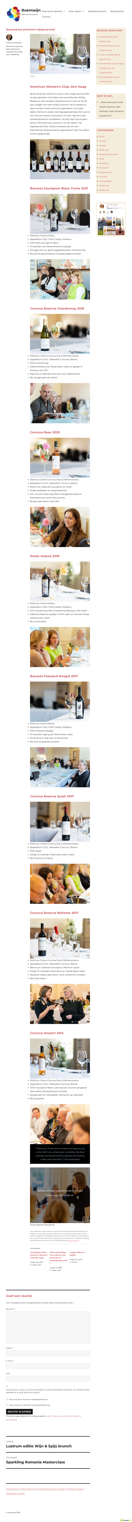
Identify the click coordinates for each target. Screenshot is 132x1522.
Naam (10, 1348)
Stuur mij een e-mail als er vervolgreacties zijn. (28, 1399)
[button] (33, 54)
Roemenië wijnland (14, 46)
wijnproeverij (11, 52)
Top (126, 1516)
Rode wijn (104, 150)
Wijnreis (103, 176)
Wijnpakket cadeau (15, 1493)
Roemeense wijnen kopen (52, 1489)
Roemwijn (31, 10)
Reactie (11, 1309)
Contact (46, 17)
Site (8, 1373)
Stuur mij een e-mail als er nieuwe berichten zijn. (30, 1405)
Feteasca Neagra (75, 1489)
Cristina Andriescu (13, 43)
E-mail (10, 1361)
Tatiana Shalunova (73, 1240)
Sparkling (103, 163)
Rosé (8, 49)
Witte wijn (104, 185)
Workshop (14, 54)
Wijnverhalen (105, 181)
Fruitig (102, 141)
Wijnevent (15, 49)
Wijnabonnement (97, 11)
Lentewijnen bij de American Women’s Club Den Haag (38, 1255)
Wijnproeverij (117, 11)
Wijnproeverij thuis (29, 1489)
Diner (102, 136)
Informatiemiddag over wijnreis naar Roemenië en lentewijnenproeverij (59, 1257)
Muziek (102, 145)
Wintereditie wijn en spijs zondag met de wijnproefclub (111, 68)
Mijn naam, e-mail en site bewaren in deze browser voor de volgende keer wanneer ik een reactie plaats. (47, 1391)
